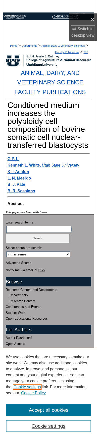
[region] (48, 393)
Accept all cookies (48, 410)
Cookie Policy (33, 393)
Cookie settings (27, 387)
